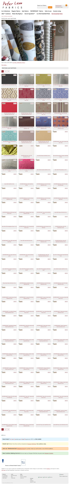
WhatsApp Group (21, 448)
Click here (3, 470)
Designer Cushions (49, 453)
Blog (12, 476)
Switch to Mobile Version (63, 476)
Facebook (31, 480)
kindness (48, 468)
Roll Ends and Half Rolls (8, 16)
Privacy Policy (5, 482)
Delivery (21, 475)
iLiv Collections (5, 475)
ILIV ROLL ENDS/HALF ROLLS (19, 62)
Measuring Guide (14, 475)
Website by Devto (10, 482)
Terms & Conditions (23, 476)
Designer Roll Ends (31, 443)
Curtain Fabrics (5, 476)
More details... (4, 65)
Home (2, 16)
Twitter (31, 479)
